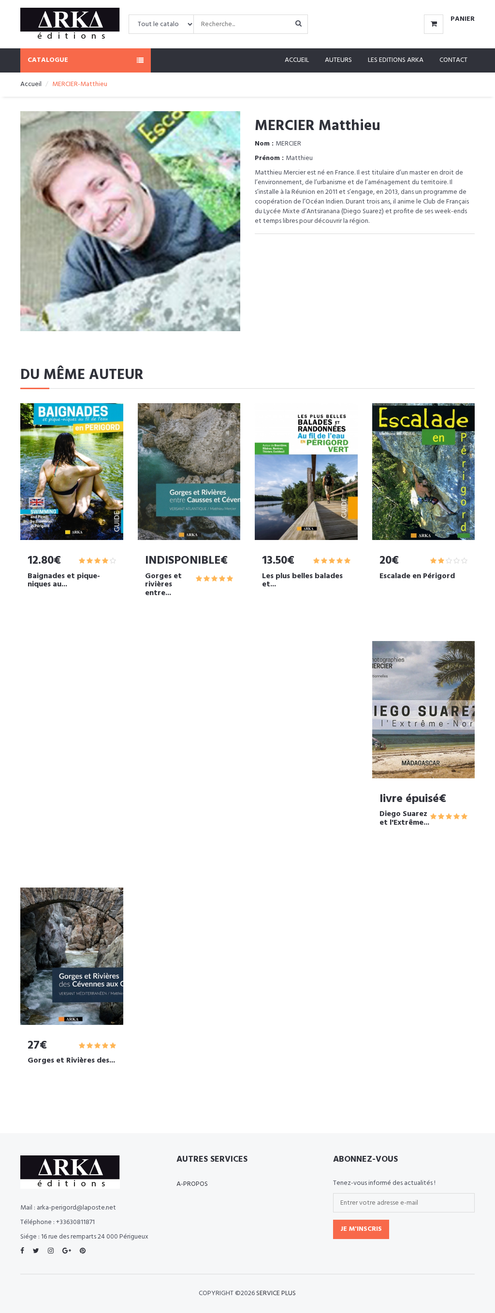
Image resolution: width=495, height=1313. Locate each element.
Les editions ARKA (395, 60)
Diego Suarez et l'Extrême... (404, 818)
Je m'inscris (361, 1229)
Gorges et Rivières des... (71, 1060)
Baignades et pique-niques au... (64, 580)
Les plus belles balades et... (302, 580)
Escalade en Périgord (417, 576)
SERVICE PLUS (276, 1293)
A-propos (192, 1184)
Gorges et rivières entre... (163, 584)
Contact (453, 60)
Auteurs (338, 60)
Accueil (297, 60)
